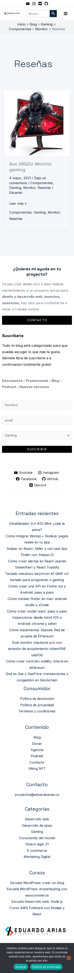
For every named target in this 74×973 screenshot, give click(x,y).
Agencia (37, 750)
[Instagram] (34, 4)
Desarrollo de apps (37, 825)
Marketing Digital (37, 857)
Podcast (37, 756)
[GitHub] (46, 4)
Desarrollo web (37, 819)
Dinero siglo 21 (37, 844)
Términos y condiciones (37, 711)
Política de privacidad (37, 705)
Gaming (15, 188)
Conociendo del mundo (37, 838)
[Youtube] (28, 4)
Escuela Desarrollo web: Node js (37, 901)
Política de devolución (37, 699)
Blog (37, 737)
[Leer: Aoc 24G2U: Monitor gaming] (37, 123)
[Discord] (40, 4)
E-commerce (37, 850)
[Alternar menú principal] (65, 13)
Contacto (37, 762)
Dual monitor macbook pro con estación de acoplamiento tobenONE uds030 (37, 648)
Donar (37, 744)
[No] (69, 958)
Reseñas (44, 188)
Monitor (29, 188)
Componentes (41, 183)
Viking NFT (37, 768)
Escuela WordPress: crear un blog (37, 883)
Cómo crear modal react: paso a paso (37, 611)
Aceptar (21, 966)
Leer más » (18, 203)
